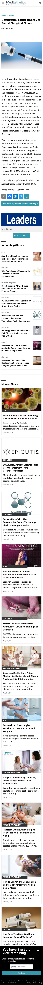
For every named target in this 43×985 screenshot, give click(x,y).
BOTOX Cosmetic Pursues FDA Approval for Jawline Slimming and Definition (20, 626)
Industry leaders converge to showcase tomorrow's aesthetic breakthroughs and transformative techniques (20, 585)
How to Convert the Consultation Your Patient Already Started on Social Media (19, 885)
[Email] (3, 196)
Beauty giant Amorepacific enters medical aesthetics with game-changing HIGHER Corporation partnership (19, 686)
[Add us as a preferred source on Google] (26, 196)
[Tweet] (21, 196)
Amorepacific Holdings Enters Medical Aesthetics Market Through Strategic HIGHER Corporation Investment (21, 676)
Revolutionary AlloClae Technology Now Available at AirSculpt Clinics (20, 417)
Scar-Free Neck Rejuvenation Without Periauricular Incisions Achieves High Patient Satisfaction (15, 259)
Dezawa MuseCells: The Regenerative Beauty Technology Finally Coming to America (14, 318)
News (11, 15)
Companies (5, 297)
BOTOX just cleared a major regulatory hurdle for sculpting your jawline (21, 635)
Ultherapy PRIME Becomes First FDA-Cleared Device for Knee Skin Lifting (15, 333)
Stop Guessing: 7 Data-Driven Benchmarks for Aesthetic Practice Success (14, 288)
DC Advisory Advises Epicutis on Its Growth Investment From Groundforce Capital (16, 303)
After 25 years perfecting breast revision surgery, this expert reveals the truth (20, 738)
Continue (21, 973)
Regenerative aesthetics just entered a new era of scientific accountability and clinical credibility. (21, 532)
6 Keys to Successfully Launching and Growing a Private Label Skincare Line (19, 780)
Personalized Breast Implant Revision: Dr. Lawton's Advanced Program (19, 728)
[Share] (9, 196)
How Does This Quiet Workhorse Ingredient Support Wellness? (19, 935)
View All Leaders (21, 235)
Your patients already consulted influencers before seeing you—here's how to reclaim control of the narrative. (21, 895)
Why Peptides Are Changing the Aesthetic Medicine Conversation (15, 274)
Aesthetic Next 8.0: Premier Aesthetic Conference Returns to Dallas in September (15, 348)
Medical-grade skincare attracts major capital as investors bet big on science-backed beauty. (21, 478)
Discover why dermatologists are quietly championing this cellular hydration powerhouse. (19, 944)
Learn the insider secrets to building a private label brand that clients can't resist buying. (21, 791)
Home (3, 15)
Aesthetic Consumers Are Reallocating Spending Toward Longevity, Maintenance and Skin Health (15, 363)
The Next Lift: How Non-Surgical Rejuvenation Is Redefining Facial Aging (19, 832)
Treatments (5, 253)
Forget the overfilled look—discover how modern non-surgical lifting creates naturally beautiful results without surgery (20, 843)
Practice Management (8, 283)
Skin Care (4, 268)
